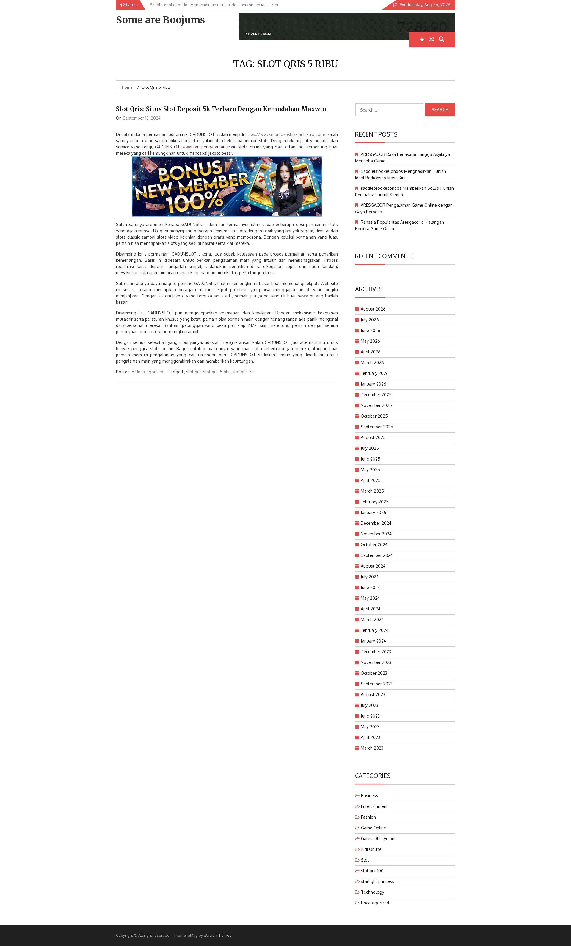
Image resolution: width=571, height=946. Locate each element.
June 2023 (370, 715)
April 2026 (371, 351)
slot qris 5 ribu (217, 371)
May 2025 (370, 469)
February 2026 (375, 373)
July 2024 (370, 576)
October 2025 (374, 416)
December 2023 (376, 651)
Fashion (368, 817)
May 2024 (370, 598)
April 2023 (370, 737)
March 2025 (372, 491)
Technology (372, 892)
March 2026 (372, 362)
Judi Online (371, 849)
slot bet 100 (372, 870)
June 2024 (370, 587)
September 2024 (377, 555)
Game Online (373, 827)
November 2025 (376, 405)
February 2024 (374, 630)
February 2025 (375, 501)
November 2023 (376, 662)
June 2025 (370, 458)
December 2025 (376, 394)
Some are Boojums (160, 20)
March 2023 (372, 748)
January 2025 (373, 512)
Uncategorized (149, 371)
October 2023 (374, 673)
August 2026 (373, 308)
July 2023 (369, 705)
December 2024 (376, 523)
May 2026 (370, 341)
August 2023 (373, 694)
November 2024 (376, 533)
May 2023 (370, 726)
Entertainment (374, 806)
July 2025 (370, 448)
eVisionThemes (217, 935)
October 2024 (374, 544)
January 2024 (373, 640)
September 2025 (377, 426)
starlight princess (377, 881)
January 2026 (373, 383)
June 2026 (370, 330)
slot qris (194, 371)
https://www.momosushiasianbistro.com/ (285, 134)
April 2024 (370, 608)
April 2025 (371, 480)
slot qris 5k (243, 371)
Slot (365, 859)
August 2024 (373, 565)
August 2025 (373, 437)
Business (369, 795)
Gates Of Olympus (378, 838)
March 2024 (372, 619)
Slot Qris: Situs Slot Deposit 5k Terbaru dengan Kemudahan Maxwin (221, 109)
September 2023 (377, 683)
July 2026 (370, 319)
